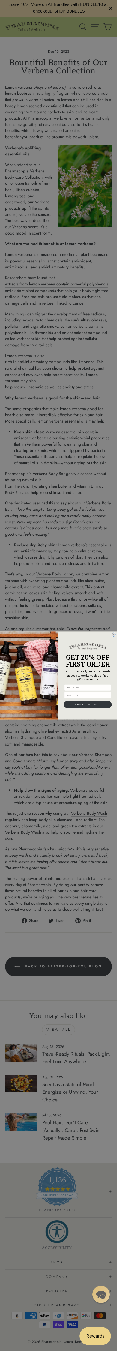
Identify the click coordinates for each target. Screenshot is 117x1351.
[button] (101, 1294)
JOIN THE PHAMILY (87, 704)
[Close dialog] (114, 634)
